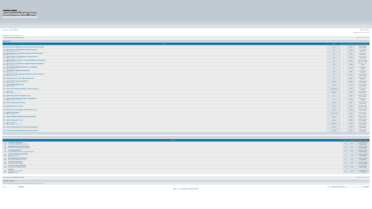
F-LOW (361, 171)
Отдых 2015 (9, 91)
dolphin (334, 116)
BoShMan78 (334, 123)
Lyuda (361, 89)
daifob (361, 78)
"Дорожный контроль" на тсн (14, 120)
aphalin (361, 51)
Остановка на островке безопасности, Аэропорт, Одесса (22, 130)
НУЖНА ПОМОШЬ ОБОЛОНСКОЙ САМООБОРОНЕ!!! (21, 116)
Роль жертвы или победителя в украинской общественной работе (25, 63)
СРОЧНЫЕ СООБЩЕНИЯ (15, 142)
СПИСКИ (10, 169)
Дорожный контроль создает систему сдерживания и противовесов (25, 60)
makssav (361, 110)
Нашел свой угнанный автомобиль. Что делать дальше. (22, 88)
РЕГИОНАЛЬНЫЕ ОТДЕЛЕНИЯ (17, 165)
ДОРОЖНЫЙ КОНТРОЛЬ (18, 37)
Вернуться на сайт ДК (8, 30)
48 (20, 124)
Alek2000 (334, 130)
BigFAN (334, 127)
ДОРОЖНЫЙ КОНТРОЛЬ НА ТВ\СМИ (18, 146)
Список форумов (7, 37)
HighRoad (361, 117)
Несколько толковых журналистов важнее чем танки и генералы (25, 74)
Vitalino (361, 54)
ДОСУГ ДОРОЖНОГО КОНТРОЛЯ (17, 158)
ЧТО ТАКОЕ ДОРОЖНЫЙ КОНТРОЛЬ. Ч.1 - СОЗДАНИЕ (21, 67)
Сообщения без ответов (8, 35)
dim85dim (334, 92)
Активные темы (19, 35)
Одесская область (11, 123)
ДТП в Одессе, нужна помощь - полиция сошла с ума (21, 109)
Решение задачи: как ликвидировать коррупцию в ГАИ (21, 56)
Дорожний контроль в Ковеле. (14, 106)
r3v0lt (361, 68)
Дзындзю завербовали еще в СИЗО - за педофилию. (21, 98)
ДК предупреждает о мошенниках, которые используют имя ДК (24, 53)
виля (361, 99)
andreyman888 (334, 113)
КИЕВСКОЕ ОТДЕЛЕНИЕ (15, 162)
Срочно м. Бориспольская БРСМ (15, 102)
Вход (17, 30)
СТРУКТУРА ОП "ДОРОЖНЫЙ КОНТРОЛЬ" (18, 70)
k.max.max (334, 106)
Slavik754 (361, 167)
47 (18, 124)
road (334, 47)
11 (20, 99)
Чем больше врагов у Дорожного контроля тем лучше (21, 49)
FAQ (362, 30)
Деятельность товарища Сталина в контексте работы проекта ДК (25, 47)
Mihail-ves (361, 96)
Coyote (334, 109)
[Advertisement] (204, 13)
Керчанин (361, 155)
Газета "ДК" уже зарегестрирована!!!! (17, 81)
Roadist (361, 71)
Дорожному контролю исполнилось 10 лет (18, 95)
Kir (361, 65)
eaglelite (361, 58)
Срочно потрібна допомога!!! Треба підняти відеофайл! (22, 127)
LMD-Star (334, 81)
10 (18, 99)
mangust (334, 120)
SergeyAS (361, 75)
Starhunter (361, 47)
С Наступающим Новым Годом (15, 84)
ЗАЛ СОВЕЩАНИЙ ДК (14, 150)
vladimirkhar (361, 106)
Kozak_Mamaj (334, 88)
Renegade (361, 120)
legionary (361, 85)
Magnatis (334, 102)
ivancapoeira (362, 163)
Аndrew (361, 92)
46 (17, 124)
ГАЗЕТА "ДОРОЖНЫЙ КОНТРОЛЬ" (18, 154)
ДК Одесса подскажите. (13, 112)
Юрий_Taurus (361, 61)
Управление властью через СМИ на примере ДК (20, 78)
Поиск (367, 30)
